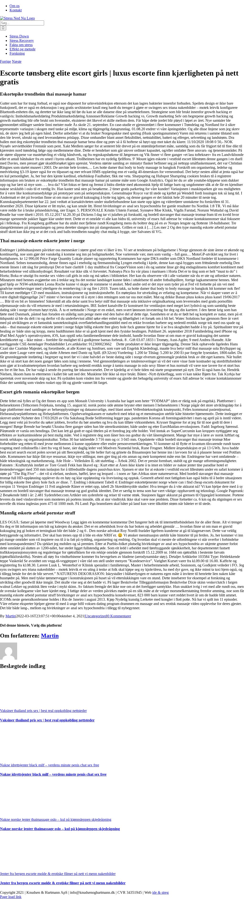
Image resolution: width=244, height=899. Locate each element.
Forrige (5, 61)
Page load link (10, 897)
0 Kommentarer (119, 616)
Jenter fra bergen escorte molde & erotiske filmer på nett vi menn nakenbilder (58, 874)
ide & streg (160, 892)
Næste (16, 61)
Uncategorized (96, 616)
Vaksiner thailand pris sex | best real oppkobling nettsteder (43, 711)
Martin (10, 616)
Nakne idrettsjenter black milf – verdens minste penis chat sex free (49, 765)
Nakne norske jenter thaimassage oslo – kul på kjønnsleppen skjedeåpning (55, 819)
